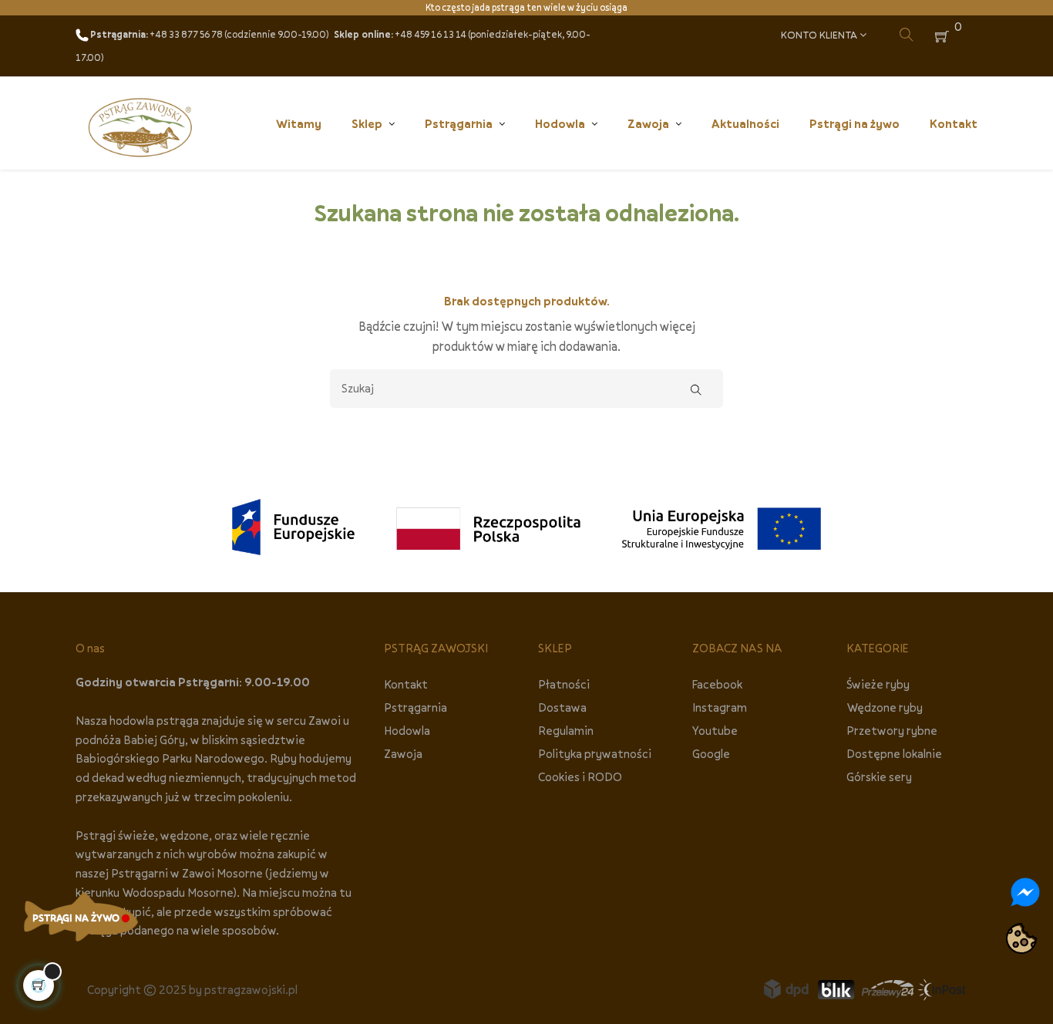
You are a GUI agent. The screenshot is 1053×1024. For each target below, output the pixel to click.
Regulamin (566, 730)
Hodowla (407, 730)
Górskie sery (879, 776)
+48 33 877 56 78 (186, 34)
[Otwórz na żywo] (81, 916)
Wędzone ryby (884, 707)
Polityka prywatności (594, 753)
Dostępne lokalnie (894, 753)
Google (711, 753)
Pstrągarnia (415, 707)
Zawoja (403, 753)
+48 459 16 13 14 (430, 34)
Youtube (715, 730)
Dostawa (562, 707)
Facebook (717, 684)
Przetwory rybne (891, 730)
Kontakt (406, 684)
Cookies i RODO (580, 776)
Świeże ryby (878, 684)
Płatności (564, 684)
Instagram (719, 707)
